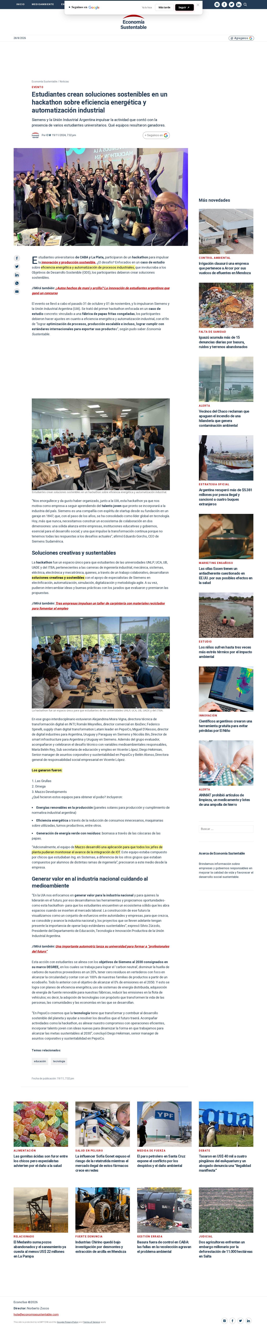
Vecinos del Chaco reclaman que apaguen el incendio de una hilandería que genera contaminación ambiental (224, 418)
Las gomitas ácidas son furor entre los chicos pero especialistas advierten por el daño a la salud (41, 1161)
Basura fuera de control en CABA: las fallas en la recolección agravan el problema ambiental (164, 1247)
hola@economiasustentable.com (36, 1314)
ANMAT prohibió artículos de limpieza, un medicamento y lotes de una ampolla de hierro (224, 800)
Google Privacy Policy (67, 1322)
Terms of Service (91, 1322)
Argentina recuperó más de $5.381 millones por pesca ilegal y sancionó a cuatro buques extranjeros (225, 497)
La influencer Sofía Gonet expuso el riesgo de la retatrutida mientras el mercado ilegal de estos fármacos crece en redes (102, 1163)
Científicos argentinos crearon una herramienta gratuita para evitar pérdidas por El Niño (225, 726)
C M (48, 135)
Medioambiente (43, 4)
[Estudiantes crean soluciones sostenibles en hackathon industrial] (133, 22)
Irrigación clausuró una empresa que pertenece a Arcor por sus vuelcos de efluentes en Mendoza (225, 268)
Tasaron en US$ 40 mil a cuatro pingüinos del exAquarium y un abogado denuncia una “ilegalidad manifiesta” (225, 1163)
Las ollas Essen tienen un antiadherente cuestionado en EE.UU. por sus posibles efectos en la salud (225, 575)
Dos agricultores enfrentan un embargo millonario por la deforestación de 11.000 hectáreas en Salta (225, 1249)
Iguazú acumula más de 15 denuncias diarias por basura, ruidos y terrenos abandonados (223, 342)
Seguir (184, 7)
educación (40, 1061)
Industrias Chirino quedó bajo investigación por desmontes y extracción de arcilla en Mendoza (100, 1247)
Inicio (20, 4)
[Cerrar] (198, 5)
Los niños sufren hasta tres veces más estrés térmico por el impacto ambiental (225, 652)
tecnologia (59, 1061)
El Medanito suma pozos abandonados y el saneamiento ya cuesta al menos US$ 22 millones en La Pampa (40, 1249)
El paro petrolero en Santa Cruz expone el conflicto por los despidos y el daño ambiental (161, 1161)
